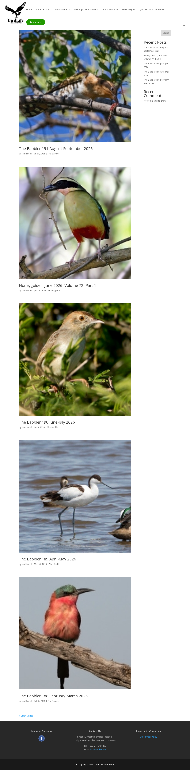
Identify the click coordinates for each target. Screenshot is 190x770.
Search (166, 32)
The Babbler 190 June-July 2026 (47, 422)
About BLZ (41, 9)
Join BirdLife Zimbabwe (152, 9)
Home (29, 9)
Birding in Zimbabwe (85, 9)
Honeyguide (54, 290)
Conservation (61, 9)
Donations (35, 22)
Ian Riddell (27, 153)
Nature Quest (129, 9)
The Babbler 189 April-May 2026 (47, 559)
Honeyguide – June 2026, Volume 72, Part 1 (57, 285)
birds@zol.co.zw (98, 749)
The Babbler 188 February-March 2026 (53, 696)
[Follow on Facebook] (41, 738)
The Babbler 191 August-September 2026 (56, 148)
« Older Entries (26, 715)
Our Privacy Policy (148, 736)
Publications (109, 9)
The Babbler (53, 153)
